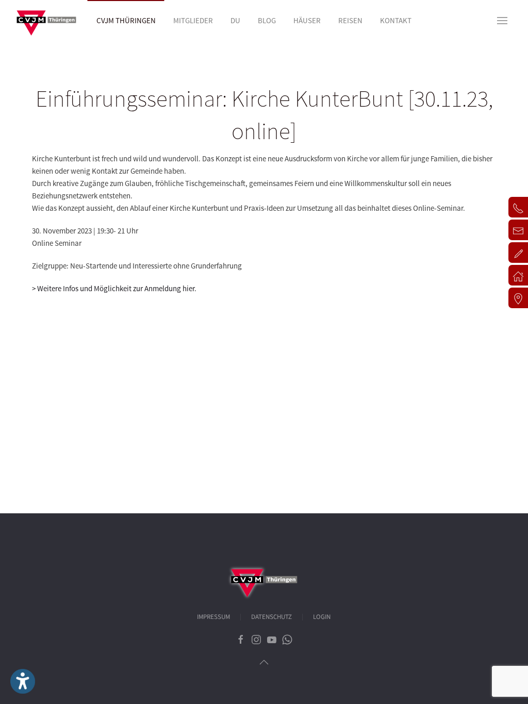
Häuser (307, 20)
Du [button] (235, 20)
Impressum (213, 617)
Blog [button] (267, 20)
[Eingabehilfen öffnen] (22, 681)
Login (322, 617)
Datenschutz (271, 617)
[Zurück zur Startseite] (46, 20)
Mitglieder (193, 20)
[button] (502, 20)
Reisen (350, 20)
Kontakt (395, 20)
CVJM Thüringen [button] (126, 20)
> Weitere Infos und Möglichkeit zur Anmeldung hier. (114, 288)
